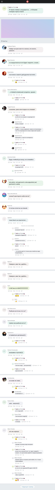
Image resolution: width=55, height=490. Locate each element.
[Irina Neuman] (5, 181)
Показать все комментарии (27, 225)
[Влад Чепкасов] (5, 61)
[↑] (22, 14)
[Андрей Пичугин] (5, 108)
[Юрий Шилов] (5, 73)
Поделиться (26, 14)
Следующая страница (27, 486)
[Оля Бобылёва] (5, 379)
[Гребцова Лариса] (5, 47)
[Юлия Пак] (5, 207)
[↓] (24, 14)
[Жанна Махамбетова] (5, 195)
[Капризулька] (5, 334)
